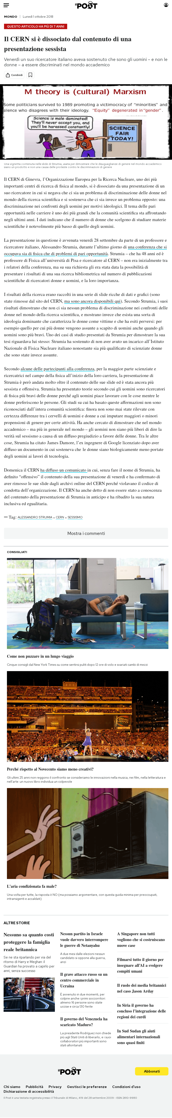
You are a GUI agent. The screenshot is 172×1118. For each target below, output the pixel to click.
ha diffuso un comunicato (63, 470)
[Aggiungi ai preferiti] (30, 75)
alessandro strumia (35, 517)
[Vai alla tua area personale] (166, 5)
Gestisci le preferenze (87, 1086)
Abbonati (152, 1071)
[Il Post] (85, 5)
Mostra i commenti (86, 533)
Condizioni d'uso (126, 1086)
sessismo (75, 517)
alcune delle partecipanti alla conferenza (57, 369)
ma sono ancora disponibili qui (92, 301)
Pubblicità (34, 1086)
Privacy (55, 1086)
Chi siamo (12, 1086)
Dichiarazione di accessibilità (29, 1091)
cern (60, 517)
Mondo (10, 17)
